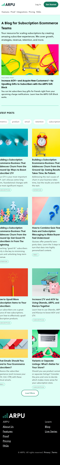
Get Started (51, 4)
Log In (38, 4)
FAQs (38, 12)
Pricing (32, 12)
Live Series (51, 431)
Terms (54, 452)
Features (5, 12)
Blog (47, 426)
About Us (8, 426)
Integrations (22, 12)
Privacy (47, 452)
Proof (13, 12)
